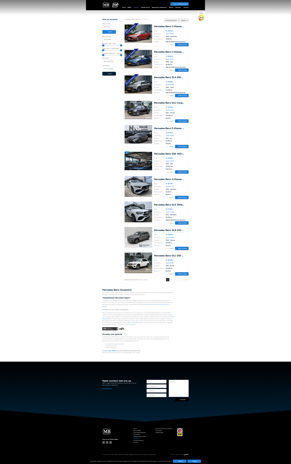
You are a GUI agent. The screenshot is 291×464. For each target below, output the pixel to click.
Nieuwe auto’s (145, 7)
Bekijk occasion (182, 44)
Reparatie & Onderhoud (159, 7)
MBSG (129, 7)
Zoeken (110, 32)
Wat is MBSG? (137, 430)
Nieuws (171, 7)
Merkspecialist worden (139, 436)
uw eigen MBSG (111, 350)
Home (124, 7)
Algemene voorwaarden (135, 454)
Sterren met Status (132, 322)
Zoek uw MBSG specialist (180, 4)
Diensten (178, 7)
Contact (186, 7)
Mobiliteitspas (159, 432)
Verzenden (183, 399)
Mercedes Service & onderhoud (164, 428)
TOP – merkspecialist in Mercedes (119, 454)
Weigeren (194, 461)
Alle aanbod (136, 438)
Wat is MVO (136, 434)
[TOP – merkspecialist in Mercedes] (106, 5)
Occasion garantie (138, 440)
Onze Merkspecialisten (139, 432)
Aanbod (136, 7)
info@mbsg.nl (108, 388)
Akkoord (180, 461)
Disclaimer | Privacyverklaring (148, 454)
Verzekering (159, 430)
